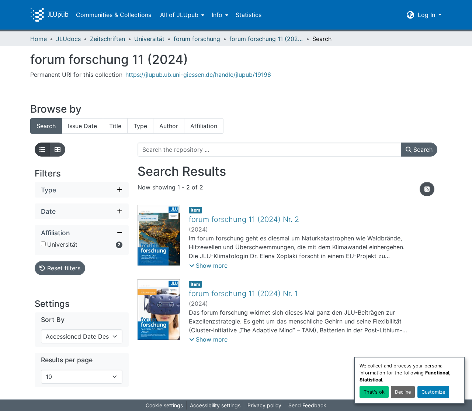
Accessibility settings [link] (215, 405)
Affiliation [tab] (203, 126)
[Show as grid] (57, 150)
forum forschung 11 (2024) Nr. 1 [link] (243, 293)
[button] (49, 14)
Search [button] (422, 149)
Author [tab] (168, 126)
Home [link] (38, 38)
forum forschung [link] (197, 38)
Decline (403, 392)
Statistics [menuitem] (248, 14)
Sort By (53, 319)
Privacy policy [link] (264, 405)
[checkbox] (43, 244)
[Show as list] (42, 150)
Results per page (67, 360)
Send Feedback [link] (307, 405)
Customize (433, 392)
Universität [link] (149, 38)
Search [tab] (46, 126)
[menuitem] (181, 15)
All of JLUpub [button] (179, 14)
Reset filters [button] (62, 268)
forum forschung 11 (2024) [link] (266, 38)
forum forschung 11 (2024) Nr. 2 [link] (244, 219)
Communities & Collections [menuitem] (113, 14)
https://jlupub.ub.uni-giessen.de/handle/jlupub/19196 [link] (198, 74)
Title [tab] (115, 126)
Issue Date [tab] (82, 126)
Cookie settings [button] (164, 405)
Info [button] (217, 14)
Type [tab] (140, 126)
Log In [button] (427, 14)
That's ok (374, 392)
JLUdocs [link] (68, 38)
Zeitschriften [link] (107, 38)
